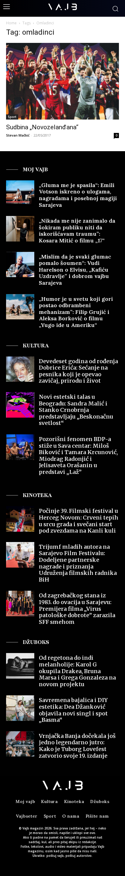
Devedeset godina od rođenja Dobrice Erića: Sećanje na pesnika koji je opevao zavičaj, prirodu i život (78, 371)
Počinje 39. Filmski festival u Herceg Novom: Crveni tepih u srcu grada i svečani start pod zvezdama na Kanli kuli (78, 520)
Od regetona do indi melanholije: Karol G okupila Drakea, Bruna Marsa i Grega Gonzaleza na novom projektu (77, 670)
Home (11, 23)
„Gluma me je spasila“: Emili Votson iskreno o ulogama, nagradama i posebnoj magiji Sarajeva (78, 195)
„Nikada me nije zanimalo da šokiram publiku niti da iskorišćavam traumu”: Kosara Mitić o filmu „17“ (77, 230)
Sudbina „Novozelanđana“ (42, 127)
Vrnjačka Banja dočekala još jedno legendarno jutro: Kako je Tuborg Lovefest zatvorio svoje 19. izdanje (77, 745)
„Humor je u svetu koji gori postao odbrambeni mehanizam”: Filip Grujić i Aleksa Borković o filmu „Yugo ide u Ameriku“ (76, 311)
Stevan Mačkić (17, 135)
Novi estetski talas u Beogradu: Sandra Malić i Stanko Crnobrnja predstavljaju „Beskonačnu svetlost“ (76, 409)
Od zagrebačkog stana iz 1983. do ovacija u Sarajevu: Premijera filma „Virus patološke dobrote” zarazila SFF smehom (77, 608)
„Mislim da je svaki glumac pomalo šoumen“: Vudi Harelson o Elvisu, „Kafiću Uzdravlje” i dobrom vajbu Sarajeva (75, 269)
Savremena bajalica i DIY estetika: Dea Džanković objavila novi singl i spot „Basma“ (73, 710)
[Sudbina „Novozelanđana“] (62, 81)
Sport (12, 117)
